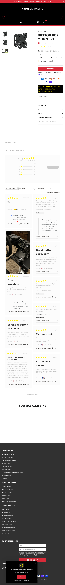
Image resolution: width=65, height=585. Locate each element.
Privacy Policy (5, 534)
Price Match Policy (7, 525)
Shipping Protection (7, 515)
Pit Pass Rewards (6, 475)
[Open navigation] (21, 22)
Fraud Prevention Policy (8, 531)
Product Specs (43, 101)
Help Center (5, 510)
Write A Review (52, 167)
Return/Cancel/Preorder (9, 522)
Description (42, 97)
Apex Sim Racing (43, 31)
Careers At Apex (6, 486)
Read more (25, 377)
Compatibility (43, 105)
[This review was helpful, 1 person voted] (24, 344)
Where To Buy (6, 495)
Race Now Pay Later (7, 457)
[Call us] (26, 22)
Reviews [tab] (8, 142)
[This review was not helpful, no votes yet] (27, 224)
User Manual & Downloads (9, 460)
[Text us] (32, 22)
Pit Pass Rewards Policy (8, 528)
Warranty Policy (6, 519)
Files (39, 109)
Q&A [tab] (15, 142)
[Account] (38, 22)
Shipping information (46, 117)
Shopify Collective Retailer (9, 501)
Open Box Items (6, 469)
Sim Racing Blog (6, 463)
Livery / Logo (5, 498)
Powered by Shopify (44, 579)
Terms (32, 556)
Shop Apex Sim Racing (8, 454)
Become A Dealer (7, 492)
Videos (40, 113)
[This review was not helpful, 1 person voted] (55, 348)
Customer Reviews (7, 466)
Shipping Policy (6, 512)
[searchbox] (11, 188)
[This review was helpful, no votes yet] (24, 224)
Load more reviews (32, 394)
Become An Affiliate (7, 489)
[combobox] (32, 17)
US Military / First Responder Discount (12, 472)
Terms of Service (6, 537)
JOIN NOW (32, 560)
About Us (4, 478)
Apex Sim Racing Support (47, 122)
